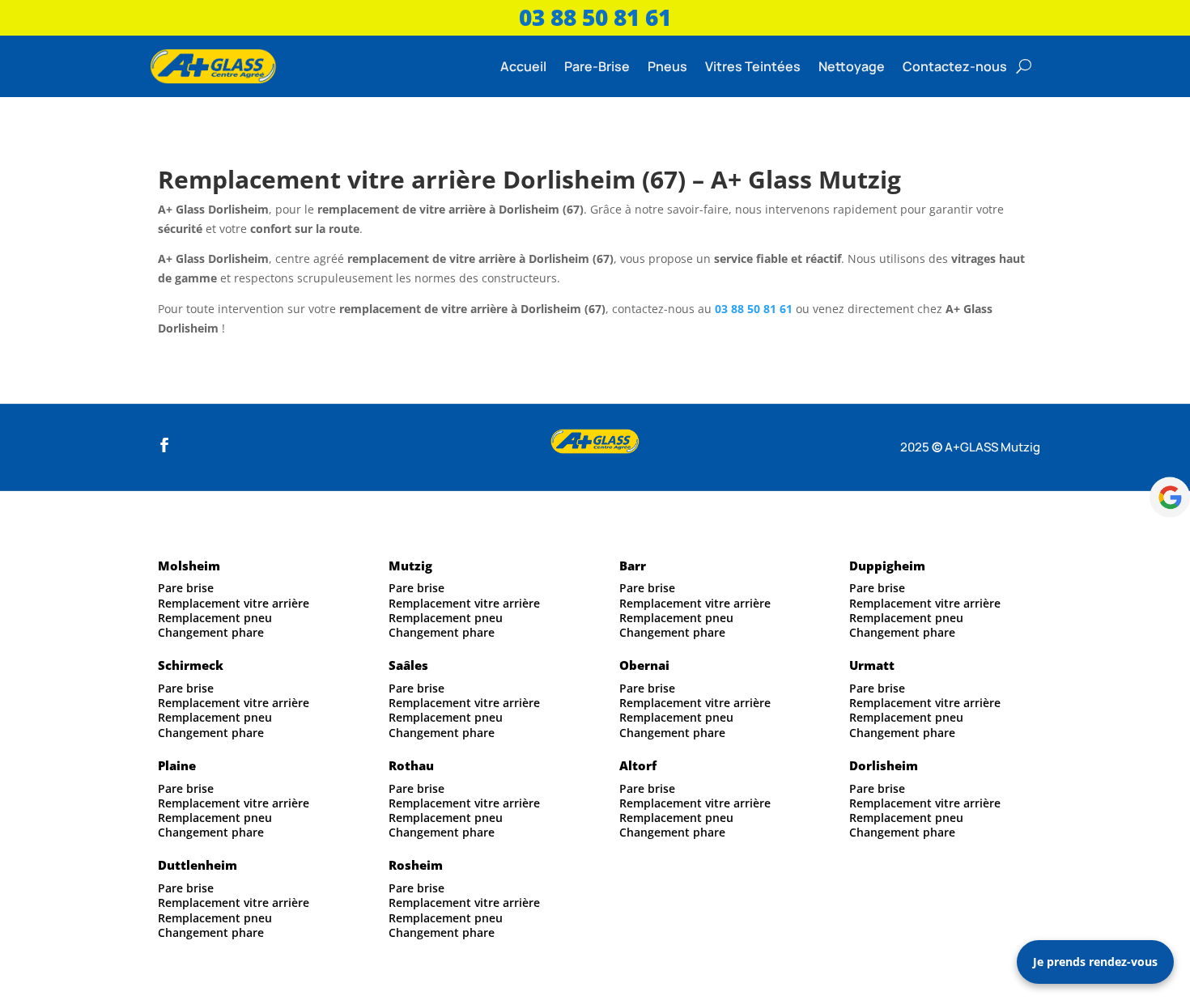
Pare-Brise (597, 66)
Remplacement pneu (215, 617)
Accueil (523, 66)
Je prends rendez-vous (1095, 961)
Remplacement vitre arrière (233, 603)
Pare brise (186, 587)
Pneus (667, 66)
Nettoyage (851, 66)
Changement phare (211, 632)
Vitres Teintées (753, 66)
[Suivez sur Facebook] (164, 445)
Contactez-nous (955, 66)
